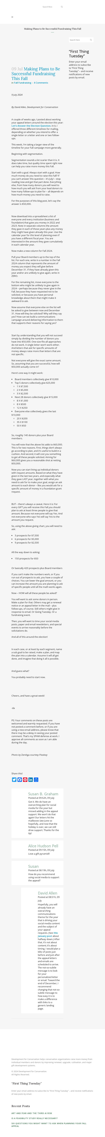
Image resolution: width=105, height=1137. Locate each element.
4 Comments (41, 82)
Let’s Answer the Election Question (31, 125)
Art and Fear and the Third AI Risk (31, 1113)
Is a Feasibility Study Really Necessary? (34, 1118)
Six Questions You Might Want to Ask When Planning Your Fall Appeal (48, 1124)
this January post (48, 934)
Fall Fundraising (22, 82)
